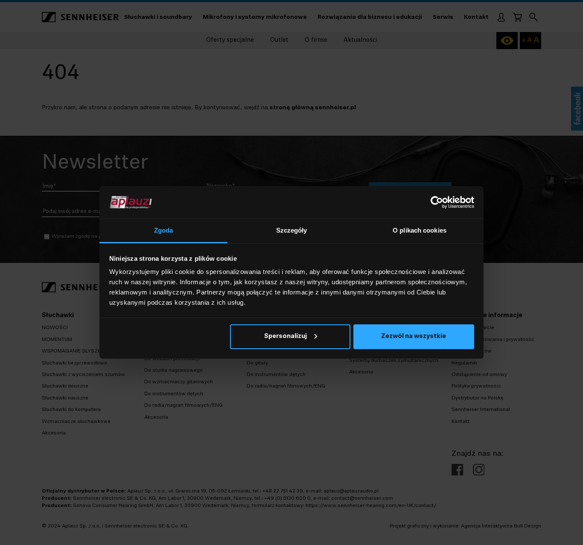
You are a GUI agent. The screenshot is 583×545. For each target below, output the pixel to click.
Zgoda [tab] (163, 230)
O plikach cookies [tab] (419, 230)
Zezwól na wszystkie (413, 336)
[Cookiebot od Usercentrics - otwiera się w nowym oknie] (436, 202)
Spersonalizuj (285, 336)
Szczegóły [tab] (291, 230)
